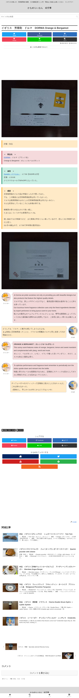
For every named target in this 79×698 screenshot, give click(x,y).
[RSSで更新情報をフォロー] (39, 466)
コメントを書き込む (39, 673)
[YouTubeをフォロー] (20, 461)
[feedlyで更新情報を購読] (58, 461)
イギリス (20, 430)
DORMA (7, 157)
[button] (77, 16)
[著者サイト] (20, 456)
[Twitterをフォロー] (58, 456)
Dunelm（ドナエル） (12, 174)
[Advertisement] (39, 63)
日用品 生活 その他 (9, 430)
